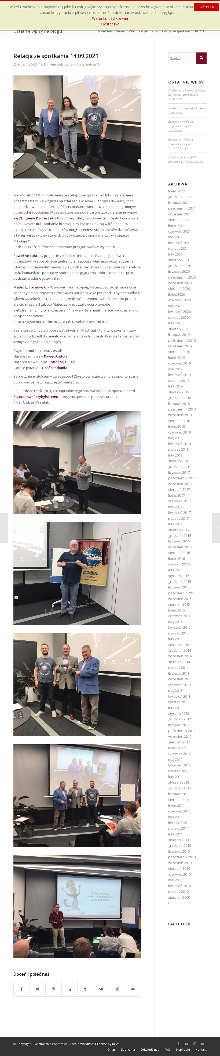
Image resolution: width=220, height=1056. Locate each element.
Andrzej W (92, 64)
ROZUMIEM (206, 7)
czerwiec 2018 (179, 432)
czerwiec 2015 (179, 615)
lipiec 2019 (176, 357)
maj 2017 (175, 506)
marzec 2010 (178, 891)
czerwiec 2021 (179, 231)
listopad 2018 (179, 403)
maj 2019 (175, 369)
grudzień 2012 (179, 719)
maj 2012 (175, 759)
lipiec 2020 (176, 294)
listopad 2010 (179, 851)
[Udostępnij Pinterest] (53, 989)
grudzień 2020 (179, 265)
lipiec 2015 (176, 610)
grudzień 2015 (179, 581)
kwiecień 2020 (179, 311)
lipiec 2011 (176, 805)
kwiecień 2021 (179, 242)
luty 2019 (175, 386)
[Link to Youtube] (186, 1044)
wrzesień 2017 (180, 483)
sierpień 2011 (179, 799)
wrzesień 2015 (180, 598)
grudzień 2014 (179, 650)
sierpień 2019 (179, 351)
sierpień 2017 (179, 489)
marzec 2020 (178, 317)
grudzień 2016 (179, 535)
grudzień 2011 (179, 788)
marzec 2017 (178, 518)
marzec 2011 (178, 828)
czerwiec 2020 (179, 300)
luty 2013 (175, 707)
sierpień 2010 (179, 868)
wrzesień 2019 (180, 346)
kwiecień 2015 (179, 627)
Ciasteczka (110, 23)
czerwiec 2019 (179, 363)
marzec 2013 (178, 702)
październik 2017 (182, 478)
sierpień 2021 (179, 219)
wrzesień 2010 (180, 862)
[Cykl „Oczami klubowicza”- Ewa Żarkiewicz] (4, 528)
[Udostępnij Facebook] (22, 989)
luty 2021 (175, 254)
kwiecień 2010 (179, 885)
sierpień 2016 (179, 552)
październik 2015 (182, 593)
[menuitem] (111, 1049)
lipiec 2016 (176, 558)
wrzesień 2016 (180, 547)
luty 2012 (175, 776)
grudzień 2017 (179, 466)
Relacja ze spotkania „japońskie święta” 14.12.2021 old (181, 143)
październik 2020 (182, 277)
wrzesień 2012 (180, 736)
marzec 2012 (178, 771)
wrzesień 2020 (180, 282)
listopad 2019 (179, 334)
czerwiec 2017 (179, 501)
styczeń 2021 (178, 259)
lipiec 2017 (176, 495)
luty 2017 (175, 524)
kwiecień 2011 (179, 822)
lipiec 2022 (176, 191)
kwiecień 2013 (179, 696)
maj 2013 (175, 690)
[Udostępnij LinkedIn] (69, 989)
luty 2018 (175, 455)
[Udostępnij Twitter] (37, 989)
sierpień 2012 (179, 742)
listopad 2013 (179, 673)
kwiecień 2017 (179, 512)
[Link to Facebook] (178, 1044)
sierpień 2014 (179, 661)
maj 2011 (175, 816)
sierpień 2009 (179, 897)
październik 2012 (182, 730)
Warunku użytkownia (110, 18)
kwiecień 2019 (179, 374)
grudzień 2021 (179, 196)
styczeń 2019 (178, 392)
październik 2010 (182, 856)
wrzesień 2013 (180, 679)
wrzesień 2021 (180, 214)
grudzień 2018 (179, 397)
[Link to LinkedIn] (203, 1044)
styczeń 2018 (178, 460)
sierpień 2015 (179, 604)
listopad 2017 (179, 472)
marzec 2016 (178, 564)
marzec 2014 (178, 667)
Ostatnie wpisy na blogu (37, 31)
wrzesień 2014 (180, 656)
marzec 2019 (178, 380)
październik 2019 (182, 340)
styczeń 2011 (178, 839)
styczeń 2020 (178, 328)
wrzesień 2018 (180, 414)
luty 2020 (175, 323)
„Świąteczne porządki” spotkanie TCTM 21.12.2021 (186, 159)
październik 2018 (182, 409)
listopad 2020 (179, 271)
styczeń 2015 (178, 644)
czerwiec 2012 (179, 753)
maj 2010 (175, 880)
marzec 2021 (178, 248)
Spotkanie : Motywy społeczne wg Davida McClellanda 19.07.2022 (186, 94)
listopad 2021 (179, 202)
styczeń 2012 (178, 782)
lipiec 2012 (176, 748)
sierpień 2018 (179, 420)
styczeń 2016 (178, 575)
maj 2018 (175, 437)
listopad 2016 (179, 541)
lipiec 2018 (176, 426)
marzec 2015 (178, 633)
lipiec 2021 (176, 225)
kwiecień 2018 (179, 443)
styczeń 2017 (178, 529)
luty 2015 (175, 638)
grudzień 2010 (179, 845)
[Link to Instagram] (194, 1044)
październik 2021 (182, 208)
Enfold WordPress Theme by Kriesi (95, 1044)
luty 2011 (175, 834)
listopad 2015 (179, 587)
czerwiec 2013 (179, 684)
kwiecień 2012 (179, 765)
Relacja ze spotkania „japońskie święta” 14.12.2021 (181, 125)
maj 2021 (175, 236)
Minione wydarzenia (58, 64)
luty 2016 (175, 570)
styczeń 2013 (178, 713)
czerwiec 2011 (179, 811)
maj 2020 (175, 305)
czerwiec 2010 (179, 874)
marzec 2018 (178, 449)
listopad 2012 (179, 725)
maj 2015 (175, 621)
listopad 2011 (179, 793)
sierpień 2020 (179, 288)
